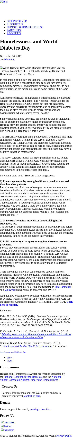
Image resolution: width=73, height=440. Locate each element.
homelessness (5, 352)
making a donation (40, 409)
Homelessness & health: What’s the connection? (27, 346)
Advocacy (8, 59)
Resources (15, 24)
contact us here (32, 395)
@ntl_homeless (63, 286)
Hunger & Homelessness (25, 27)
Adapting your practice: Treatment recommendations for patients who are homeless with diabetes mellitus (35, 336)
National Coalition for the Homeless (23, 376)
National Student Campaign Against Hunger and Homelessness (30, 378)
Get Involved (17, 21)
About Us (14, 33)
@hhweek (10, 289)
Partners (14, 30)
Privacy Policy (64, 435)
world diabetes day (18, 352)
